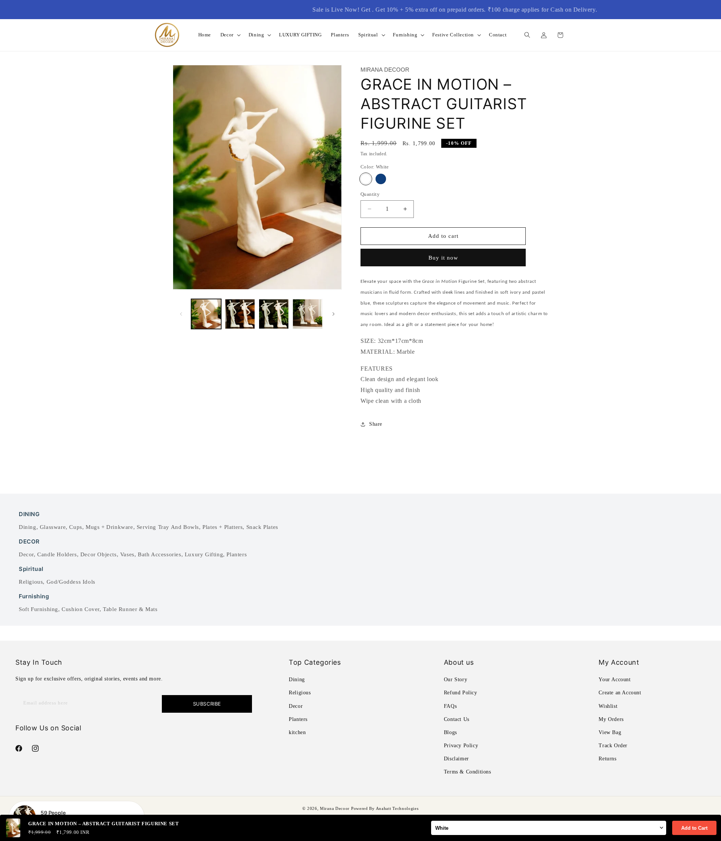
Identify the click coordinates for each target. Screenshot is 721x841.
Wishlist (608, 706)
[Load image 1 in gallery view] (206, 314)
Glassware (53, 527)
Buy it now (443, 258)
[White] (365, 179)
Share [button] (375, 424)
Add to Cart (694, 828)
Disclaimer (456, 759)
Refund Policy (460, 693)
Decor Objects (98, 554)
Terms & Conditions (467, 772)
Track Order (613, 745)
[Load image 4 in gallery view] (308, 314)
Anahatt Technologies (397, 808)
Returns (607, 759)
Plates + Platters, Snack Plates (240, 527)
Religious (31, 582)
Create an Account (620, 693)
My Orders (611, 719)
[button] (230, 35)
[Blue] (381, 179)
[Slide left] (181, 314)
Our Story (455, 679)
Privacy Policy (461, 745)
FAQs (450, 706)
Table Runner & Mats (130, 609)
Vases (127, 554)
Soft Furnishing (38, 609)
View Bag (610, 732)
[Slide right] (333, 314)
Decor (26, 554)
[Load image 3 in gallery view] (274, 314)
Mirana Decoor (335, 808)
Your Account (614, 679)
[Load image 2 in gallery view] (240, 314)
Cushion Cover (81, 609)
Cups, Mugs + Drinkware (101, 527)
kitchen (297, 732)
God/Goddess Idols (71, 582)
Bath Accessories (159, 554)
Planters (236, 554)
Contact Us (456, 719)
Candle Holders (57, 554)
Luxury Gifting (204, 554)
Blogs (450, 732)
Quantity (370, 194)
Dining (27, 527)
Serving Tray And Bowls (168, 527)
